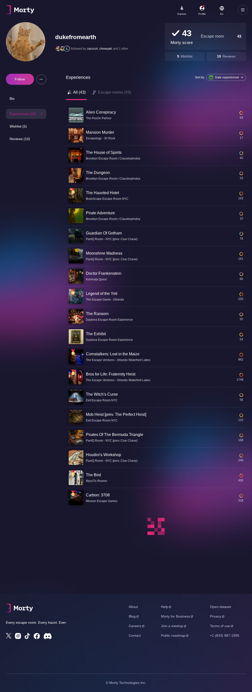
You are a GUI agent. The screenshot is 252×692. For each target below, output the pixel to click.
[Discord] (48, 636)
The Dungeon (98, 173)
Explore (181, 14)
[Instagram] (18, 636)
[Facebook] (37, 636)
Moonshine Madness (104, 253)
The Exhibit (96, 334)
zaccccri (92, 48)
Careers (135, 626)
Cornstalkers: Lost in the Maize (113, 354)
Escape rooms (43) (114, 92)
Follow (20, 79)
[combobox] (138, 11)
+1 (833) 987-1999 (224, 635)
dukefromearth (75, 37)
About (133, 607)
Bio (12, 99)
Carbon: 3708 (98, 495)
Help (164, 607)
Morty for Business (175, 616)
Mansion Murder (100, 132)
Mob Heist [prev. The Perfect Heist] (116, 414)
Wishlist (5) (18, 126)
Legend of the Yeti (101, 293)
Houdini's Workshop (103, 455)
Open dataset (220, 607)
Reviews (229, 56)
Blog (132, 616)
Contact (135, 635)
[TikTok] (27, 636)
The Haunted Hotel (102, 193)
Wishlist (186, 56)
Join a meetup (172, 626)
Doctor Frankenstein (103, 273)
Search (60, 7)
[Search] (165, 9)
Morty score (182, 42)
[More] (41, 79)
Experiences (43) (23, 114)
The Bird (93, 475)
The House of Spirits (104, 152)
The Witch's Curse (102, 394)
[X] (8, 635)
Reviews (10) (20, 139)
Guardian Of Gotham (104, 233)
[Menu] (243, 10)
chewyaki (105, 48)
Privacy (215, 616)
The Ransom (97, 314)
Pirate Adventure (100, 213)
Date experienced (227, 77)
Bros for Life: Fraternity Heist (110, 374)
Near (118, 7)
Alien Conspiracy (101, 112)
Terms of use (220, 626)
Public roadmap (173, 635)
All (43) (79, 92)
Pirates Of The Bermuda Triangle (114, 434)
